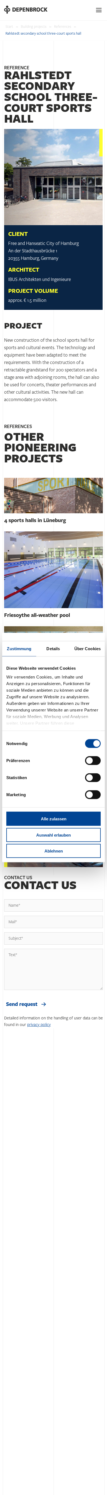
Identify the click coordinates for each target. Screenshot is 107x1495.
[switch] (93, 760)
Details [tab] (53, 648)
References (62, 26)
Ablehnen (53, 851)
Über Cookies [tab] (87, 648)
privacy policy (39, 1024)
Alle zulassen (53, 819)
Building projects (33, 26)
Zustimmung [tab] (19, 648)
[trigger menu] (99, 10)
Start (9, 26)
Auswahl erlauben (53, 834)
